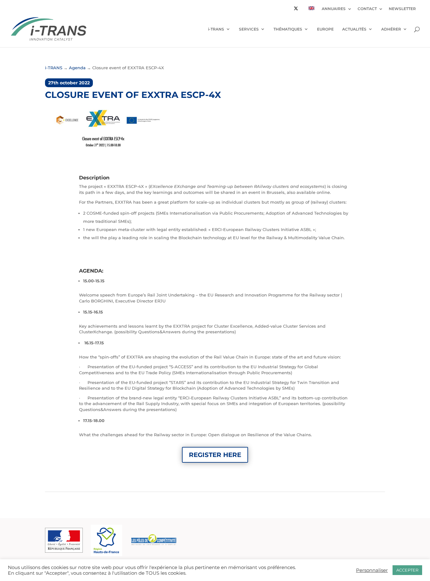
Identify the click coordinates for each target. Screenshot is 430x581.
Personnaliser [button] (372, 570)
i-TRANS (216, 29)
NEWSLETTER (402, 9)
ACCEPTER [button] (407, 570)
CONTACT (367, 9)
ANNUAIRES (334, 9)
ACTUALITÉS (354, 29)
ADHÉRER (391, 29)
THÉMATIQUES (288, 29)
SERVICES (249, 29)
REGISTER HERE (215, 455)
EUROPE (325, 29)
